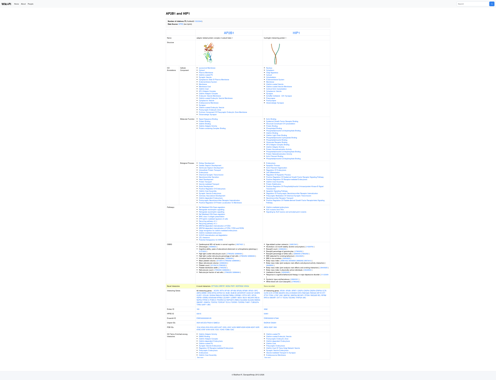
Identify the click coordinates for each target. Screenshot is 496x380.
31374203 (202, 251)
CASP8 (306, 290)
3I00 (275, 327)
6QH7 (253, 327)
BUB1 (228, 293)
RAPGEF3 (230, 300)
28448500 (292, 260)
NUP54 (199, 300)
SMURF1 (200, 302)
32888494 (238, 253)
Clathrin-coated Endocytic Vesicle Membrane (216, 98)
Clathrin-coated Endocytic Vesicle (211, 107)
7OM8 (227, 329)
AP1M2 (233, 290)
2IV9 (211, 327)
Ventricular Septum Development (211, 167)
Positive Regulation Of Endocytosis (212, 188)
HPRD (181, 24)
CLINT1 (199, 295)
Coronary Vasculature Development (212, 195)
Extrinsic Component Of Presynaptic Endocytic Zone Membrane (223, 112)
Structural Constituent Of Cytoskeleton (280, 123)
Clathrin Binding (205, 123)
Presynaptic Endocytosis (208, 350)
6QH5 (243, 327)
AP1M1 (227, 290)
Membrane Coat (205, 86)
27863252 (230, 253)
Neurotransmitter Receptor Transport (279, 198)
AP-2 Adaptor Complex (207, 91)
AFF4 (222, 290)
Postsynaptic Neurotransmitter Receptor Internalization (219, 200)
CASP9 (312, 290)
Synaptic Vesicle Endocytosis (210, 193)
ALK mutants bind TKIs (275, 209)
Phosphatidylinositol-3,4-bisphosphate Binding (283, 151)
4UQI (234, 327)
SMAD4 (257, 300)
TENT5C (214, 302)
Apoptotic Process (273, 165)
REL (319, 295)
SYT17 (279, 297)
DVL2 (288, 293)
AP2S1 (251, 290)
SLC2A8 (251, 300)
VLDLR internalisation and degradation (213, 235)
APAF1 (294, 290)
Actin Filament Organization (276, 167)
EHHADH (293, 293)
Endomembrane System (208, 82)
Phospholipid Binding (274, 128)
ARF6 (199, 293)
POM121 (213, 300)
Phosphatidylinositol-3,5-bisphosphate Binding (283, 158)
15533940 (198, 21)
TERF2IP (221, 302)
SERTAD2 (239, 286)
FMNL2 (231, 295)
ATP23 (213, 293)
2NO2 (266, 327)
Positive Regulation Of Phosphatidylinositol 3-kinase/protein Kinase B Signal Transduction (294, 187)
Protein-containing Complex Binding (212, 128)
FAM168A (305, 293)
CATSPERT (241, 293)
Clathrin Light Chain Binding (276, 135)
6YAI (212, 329)
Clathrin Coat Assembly (208, 191)
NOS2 (228, 286)
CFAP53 (319, 290)
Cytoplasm (270, 70)
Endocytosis (203, 172)
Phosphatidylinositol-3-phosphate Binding (281, 137)
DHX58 (212, 295)
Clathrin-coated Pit (206, 75)
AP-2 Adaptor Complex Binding (277, 144)
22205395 (285, 272)
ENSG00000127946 (271, 318)
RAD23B (314, 295)
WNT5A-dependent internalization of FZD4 (214, 226)
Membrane (203, 84)
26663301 (294, 279)
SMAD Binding (204, 336)
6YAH (208, 329)
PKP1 (233, 286)
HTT (323, 293)
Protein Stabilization (273, 184)
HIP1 (296, 32)
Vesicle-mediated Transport (209, 184)
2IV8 (207, 327)
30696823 (212, 246)
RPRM (323, 295)
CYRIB (275, 293)
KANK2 (205, 297)
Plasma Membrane (206, 72)
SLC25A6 (243, 300)
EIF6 (299, 293)
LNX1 (281, 295)
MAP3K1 (287, 295)
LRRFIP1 (221, 286)
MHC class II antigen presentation (211, 216)
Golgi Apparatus (272, 72)
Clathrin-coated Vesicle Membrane (279, 86)
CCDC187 (250, 293)
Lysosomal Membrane (207, 68)
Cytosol (202, 70)
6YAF (203, 329)
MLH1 (245, 297)
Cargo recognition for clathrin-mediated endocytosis (218, 230)
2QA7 (271, 327)
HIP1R (319, 293)
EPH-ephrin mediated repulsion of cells (213, 219)
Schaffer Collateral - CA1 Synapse (279, 96)
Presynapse (270, 98)
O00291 (273, 322)
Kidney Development (206, 163)
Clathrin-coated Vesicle (274, 84)
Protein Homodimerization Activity (279, 149)
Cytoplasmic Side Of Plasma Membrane (214, 79)
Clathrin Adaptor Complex (208, 93)
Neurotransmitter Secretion (209, 177)
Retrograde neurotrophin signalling (211, 209)
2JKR (216, 327)
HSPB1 (199, 297)
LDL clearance (204, 237)
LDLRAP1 (226, 297)
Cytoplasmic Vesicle (206, 100)
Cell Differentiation (273, 172)
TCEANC (291, 297)
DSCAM (225, 295)
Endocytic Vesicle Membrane (210, 96)
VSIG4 (246, 286)
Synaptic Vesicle (205, 77)
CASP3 (300, 290)
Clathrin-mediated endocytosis (210, 233)
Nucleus (269, 68)
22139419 (220, 260)
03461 (266, 313)
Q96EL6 (216, 322)
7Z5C (232, 329)
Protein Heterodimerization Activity (279, 154)
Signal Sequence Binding (208, 119)
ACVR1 (216, 290)
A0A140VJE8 (202, 322)
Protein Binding (204, 121)
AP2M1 (245, 290)
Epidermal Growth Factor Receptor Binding (282, 121)
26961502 (284, 260)
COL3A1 (206, 295)
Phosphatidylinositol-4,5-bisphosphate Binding (283, 130)
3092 (266, 309)
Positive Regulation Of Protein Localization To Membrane (220, 202)
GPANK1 (238, 295)
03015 (199, 313)
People (30, 4)
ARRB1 (204, 293)
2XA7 (229, 327)
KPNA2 (219, 297)
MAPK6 (294, 295)
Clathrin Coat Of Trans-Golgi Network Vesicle (283, 348)
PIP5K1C (205, 300)
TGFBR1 (234, 302)
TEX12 (228, 302)
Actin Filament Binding (274, 156)
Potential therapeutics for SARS (211, 240)
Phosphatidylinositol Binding (276, 140)
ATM (209, 293)
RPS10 (266, 297)
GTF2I (244, 295)
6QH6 (248, 327)
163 (198, 309)
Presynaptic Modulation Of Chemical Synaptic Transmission (288, 195)
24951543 (293, 244)
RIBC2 (237, 300)
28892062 (300, 260)
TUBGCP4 (255, 302)
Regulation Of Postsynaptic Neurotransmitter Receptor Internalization (292, 193)
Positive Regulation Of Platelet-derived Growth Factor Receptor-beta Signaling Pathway (295, 201)
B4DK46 (267, 322)
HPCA (254, 295)
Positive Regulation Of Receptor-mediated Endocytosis (286, 179)
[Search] (491, 4)
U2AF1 (204, 304)
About (23, 4)
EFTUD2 (214, 286)
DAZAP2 (282, 293)
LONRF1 (234, 297)
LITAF (276, 295)
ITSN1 (271, 295)
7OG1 (217, 329)
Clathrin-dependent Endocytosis (211, 198)
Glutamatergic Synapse (207, 114)
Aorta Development (206, 186)
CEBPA (257, 293)
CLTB (266, 293)
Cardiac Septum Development (210, 165)
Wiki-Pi (6, 4)
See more (200, 357)
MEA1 (240, 297)
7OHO (222, 329)
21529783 (309, 246)
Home (16, 4)
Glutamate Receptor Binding (276, 142)
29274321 (239, 244)
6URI (257, 327)
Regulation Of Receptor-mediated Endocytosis (216, 348)
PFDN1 (307, 295)
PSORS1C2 (221, 300)
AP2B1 (229, 32)
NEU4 (257, 297)
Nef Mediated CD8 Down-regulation (212, 214)
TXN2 (199, 304)
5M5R (238, 327)
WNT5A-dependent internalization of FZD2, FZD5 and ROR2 (221, 228)
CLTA (324, 290)
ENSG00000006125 (204, 318)
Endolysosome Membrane (208, 103)
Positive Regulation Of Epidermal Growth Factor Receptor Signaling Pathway (295, 177)
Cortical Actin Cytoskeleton (276, 89)
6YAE (199, 329)
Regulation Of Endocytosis (276, 170)
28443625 (299, 256)
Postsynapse (271, 100)
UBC (209, 304)
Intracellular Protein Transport (210, 170)
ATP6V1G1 (221, 293)
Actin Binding (271, 119)
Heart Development (206, 179)
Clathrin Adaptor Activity (208, 126)
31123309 (324, 274)
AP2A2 (239, 290)
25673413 (307, 260)
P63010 (210, 322)
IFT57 (266, 295)
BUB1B (233, 293)
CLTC (271, 293)
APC (256, 290)
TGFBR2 (241, 302)
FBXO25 (313, 293)
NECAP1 (300, 295)
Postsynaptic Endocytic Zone (210, 110)
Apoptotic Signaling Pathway (277, 191)
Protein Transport (205, 181)
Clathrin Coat (204, 89)
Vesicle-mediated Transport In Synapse (281, 352)
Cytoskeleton (271, 77)
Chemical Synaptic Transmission (211, 174)
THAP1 (247, 302)
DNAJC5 (218, 295)
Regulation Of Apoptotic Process (278, 174)
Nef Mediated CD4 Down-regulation (212, 207)
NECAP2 (251, 297)
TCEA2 (285, 297)
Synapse (202, 105)
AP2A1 (282, 290)
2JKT (220, 327)
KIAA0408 (212, 297)
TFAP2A (299, 297)
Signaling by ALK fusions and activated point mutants (286, 212)
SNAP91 (207, 302)
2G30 (203, 327)
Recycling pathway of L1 (208, 221)
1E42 (198, 327)
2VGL (225, 327)
